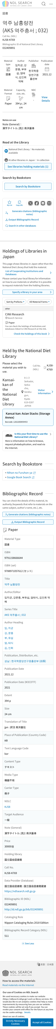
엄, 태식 (9, 643)
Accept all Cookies (42, 1022)
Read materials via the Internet (18, 985)
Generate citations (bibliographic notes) (29, 212)
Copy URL (19, 205)
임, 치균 (9, 628)
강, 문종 (9, 633)
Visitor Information (44, 391)
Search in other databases (22, 225)
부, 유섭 (9, 638)
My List (9, 205)
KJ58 (7, 807)
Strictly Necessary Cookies (15, 1022)
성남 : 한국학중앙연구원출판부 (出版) (25, 661)
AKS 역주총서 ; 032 (15, 615)
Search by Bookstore (28, 186)
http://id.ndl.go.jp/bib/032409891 (24, 909)
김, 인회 (9, 648)
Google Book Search (19, 477)
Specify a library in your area (27, 292)
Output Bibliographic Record (24, 219)
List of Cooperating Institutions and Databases (24, 272)
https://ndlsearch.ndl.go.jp (20, 891)
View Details (46, 98)
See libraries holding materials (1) (28, 166)
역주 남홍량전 (12, 584)
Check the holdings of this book (30, 333)
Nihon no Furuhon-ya (20, 472)
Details (27, 1012)
